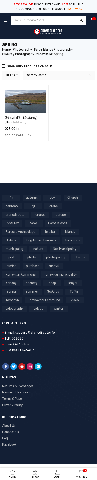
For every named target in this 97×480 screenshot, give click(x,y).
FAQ (5, 438)
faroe (34, 223)
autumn (32, 198)
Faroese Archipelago (20, 232)
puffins (11, 266)
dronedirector (16, 215)
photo (31, 257)
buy (52, 198)
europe (61, 215)
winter (58, 309)
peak (11, 257)
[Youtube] (21, 366)
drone (53, 206)
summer (32, 291)
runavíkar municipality (61, 274)
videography (15, 309)
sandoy (11, 283)
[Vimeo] (38, 366)
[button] (14, 135)
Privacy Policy (12, 405)
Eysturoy (12, 223)
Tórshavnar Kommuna (44, 300)
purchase (32, 266)
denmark (12, 206)
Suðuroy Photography (18, 54)
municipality (15, 249)
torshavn (12, 300)
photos (80, 257)
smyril (72, 283)
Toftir (74, 291)
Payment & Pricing (16, 392)
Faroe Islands (57, 223)
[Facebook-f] (5, 366)
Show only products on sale (29, 66)
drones (40, 215)
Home (6, 49)
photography (55, 257)
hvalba (50, 232)
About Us (9, 426)
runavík (54, 266)
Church (72, 198)
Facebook (9, 445)
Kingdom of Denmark (41, 240)
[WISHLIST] (30, 135)
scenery (32, 283)
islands (70, 232)
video (75, 300)
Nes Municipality (64, 249)
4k (11, 198)
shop (52, 283)
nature (38, 249)
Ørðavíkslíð (44, 54)
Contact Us (10, 432)
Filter (10, 75)
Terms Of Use (12, 399)
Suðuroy (53, 291)
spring (11, 291)
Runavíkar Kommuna (21, 274)
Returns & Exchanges (18, 386)
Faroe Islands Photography (53, 49)
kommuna (72, 240)
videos (38, 309)
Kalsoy (11, 240)
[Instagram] (30, 366)
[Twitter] (13, 366)
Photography (22, 49)
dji (33, 206)
